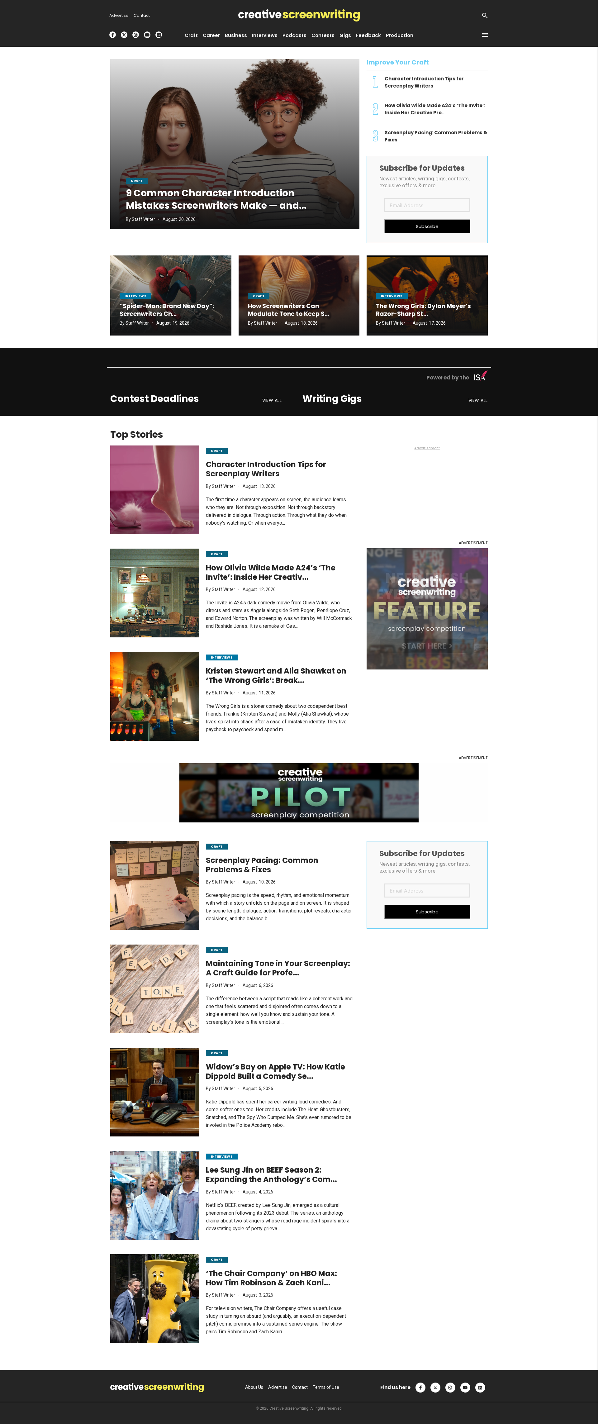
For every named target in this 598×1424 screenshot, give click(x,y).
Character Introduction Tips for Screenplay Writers (266, 469)
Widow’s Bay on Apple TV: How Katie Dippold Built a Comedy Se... (275, 1071)
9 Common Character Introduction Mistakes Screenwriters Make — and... (216, 199)
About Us (254, 1387)
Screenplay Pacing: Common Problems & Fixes (262, 865)
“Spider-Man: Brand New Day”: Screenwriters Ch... (167, 310)
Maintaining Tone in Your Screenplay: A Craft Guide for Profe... (278, 968)
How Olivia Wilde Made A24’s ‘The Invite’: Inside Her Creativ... (270, 572)
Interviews (265, 35)
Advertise (119, 15)
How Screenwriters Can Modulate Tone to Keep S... (288, 310)
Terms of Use (326, 1387)
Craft (191, 35)
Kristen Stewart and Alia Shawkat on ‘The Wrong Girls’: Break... (276, 676)
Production (399, 35)
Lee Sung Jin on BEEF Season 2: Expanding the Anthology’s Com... (271, 1175)
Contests (323, 35)
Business (236, 35)
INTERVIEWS (135, 296)
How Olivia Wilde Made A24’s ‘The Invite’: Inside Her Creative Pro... (435, 109)
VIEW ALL (272, 400)
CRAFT (137, 181)
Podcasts (294, 35)
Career (211, 35)
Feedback (368, 35)
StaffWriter (143, 219)
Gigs (345, 35)
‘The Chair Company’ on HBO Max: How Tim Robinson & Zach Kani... (271, 1278)
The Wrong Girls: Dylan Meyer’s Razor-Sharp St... (423, 310)
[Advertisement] (427, 494)
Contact (142, 15)
